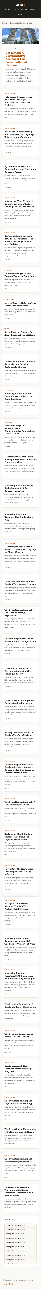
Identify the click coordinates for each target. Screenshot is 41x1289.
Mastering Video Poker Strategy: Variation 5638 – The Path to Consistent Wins (19, 941)
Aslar (19, 4)
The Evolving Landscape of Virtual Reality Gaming (18, 1035)
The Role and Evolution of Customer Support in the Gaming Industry (18, 671)
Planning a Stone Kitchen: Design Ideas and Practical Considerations (18, 396)
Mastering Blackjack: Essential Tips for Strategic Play (18, 517)
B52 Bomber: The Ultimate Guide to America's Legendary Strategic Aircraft (20, 169)
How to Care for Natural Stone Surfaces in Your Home (20, 304)
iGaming (15, 10)
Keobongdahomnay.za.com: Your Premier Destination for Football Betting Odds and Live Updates (20, 240)
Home (7, 10)
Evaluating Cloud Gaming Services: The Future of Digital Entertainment (18, 837)
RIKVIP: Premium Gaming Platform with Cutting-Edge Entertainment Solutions (19, 134)
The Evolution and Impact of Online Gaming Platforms (19, 701)
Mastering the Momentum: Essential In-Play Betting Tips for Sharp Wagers (20, 549)
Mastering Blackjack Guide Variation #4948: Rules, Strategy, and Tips (18, 488)
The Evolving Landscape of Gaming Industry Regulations (20, 640)
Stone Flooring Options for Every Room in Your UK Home (19, 333)
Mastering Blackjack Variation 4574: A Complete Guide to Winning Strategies (19, 976)
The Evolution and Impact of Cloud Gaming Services (19, 803)
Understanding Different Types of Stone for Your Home (20, 275)
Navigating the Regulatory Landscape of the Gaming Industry (18, 871)
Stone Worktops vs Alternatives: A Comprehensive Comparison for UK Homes (19, 429)
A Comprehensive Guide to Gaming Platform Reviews (18, 734)
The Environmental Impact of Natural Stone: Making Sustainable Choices (20, 364)
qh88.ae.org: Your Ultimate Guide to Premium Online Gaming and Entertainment (19, 204)
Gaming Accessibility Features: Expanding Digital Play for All (19, 1069)
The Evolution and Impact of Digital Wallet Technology (19, 1102)
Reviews (24, 10)
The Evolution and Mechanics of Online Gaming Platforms (20, 1130)
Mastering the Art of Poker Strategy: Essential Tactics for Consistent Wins (20, 459)
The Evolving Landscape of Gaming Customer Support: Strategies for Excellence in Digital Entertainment (19, 768)
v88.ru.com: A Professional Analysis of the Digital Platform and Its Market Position (18, 101)
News (20, 14)
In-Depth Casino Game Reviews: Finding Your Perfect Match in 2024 (16, 906)
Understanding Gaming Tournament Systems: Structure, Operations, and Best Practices (18, 1191)
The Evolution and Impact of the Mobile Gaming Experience (19, 613)
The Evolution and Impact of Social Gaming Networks (19, 1160)
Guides (33, 10)
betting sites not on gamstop (16, 1225)
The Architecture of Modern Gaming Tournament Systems (20, 583)
